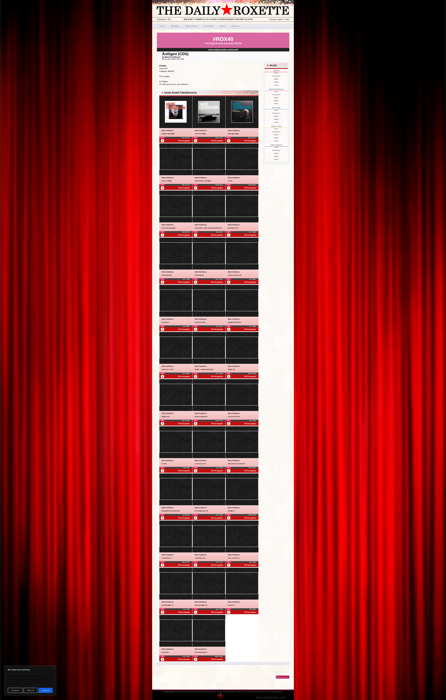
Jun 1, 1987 (219, 562)
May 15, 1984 (219, 656)
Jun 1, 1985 (219, 609)
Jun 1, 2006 (252, 232)
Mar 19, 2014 (186, 185)
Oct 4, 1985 (186, 609)
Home (162, 26)
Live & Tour (208, 26)
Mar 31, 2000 (252, 373)
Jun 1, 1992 (219, 515)
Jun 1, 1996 (219, 468)
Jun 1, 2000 (219, 373)
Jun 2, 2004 (252, 279)
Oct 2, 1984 (252, 609)
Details (162, 137)
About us (235, 26)
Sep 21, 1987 (186, 562)
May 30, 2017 (252, 138)
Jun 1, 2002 (252, 326)
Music (222, 26)
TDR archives (191, 26)
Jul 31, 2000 (186, 373)
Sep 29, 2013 (186, 232)
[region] (30, 680)
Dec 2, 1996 (252, 420)
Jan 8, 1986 (252, 562)
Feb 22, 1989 (252, 515)
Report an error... (282, 677)
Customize (15, 690)
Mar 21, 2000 (186, 420)
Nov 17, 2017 (219, 138)
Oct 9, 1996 (186, 468)
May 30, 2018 (186, 138)
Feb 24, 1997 (219, 420)
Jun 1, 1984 (186, 656)
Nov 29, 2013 (219, 185)
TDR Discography (184, 141)
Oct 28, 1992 (186, 515)
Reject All (30, 690)
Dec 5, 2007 (219, 232)
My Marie (175, 26)
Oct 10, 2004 (219, 279)
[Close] (53, 667)
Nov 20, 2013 (252, 185)
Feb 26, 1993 (252, 468)
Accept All (45, 690)
